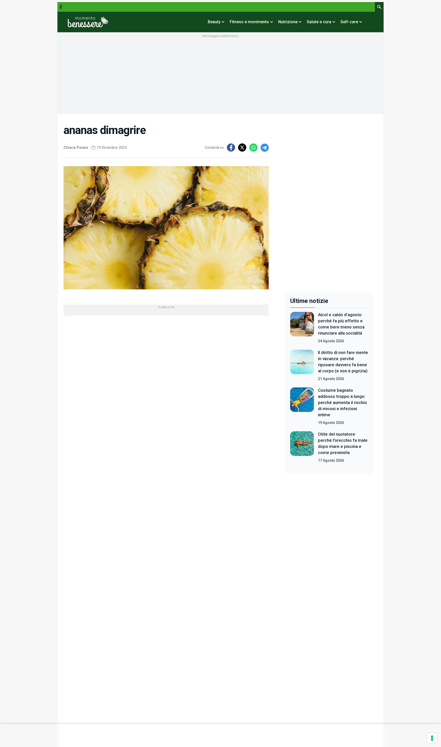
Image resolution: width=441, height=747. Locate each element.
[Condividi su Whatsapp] (253, 147)
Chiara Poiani (76, 147)
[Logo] (88, 22)
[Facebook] (60, 7)
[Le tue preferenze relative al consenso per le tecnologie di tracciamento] (432, 738)
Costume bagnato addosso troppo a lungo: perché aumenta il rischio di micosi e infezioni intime (342, 402)
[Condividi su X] (242, 147)
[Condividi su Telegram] (265, 147)
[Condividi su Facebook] (231, 147)
